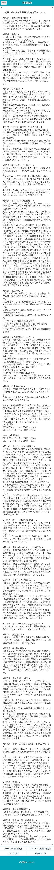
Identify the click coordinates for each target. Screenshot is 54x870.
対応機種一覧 (40, 853)
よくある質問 (13, 853)
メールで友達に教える (13, 849)
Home (4, 3)
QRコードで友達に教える (40, 849)
